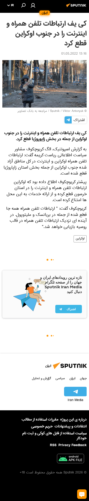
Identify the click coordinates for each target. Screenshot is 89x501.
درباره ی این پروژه (73, 419)
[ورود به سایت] (33, 5)
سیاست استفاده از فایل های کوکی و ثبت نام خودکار (54, 436)
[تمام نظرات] (82, 494)
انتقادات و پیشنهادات (71, 426)
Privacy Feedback (72, 445)
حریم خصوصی (42, 426)
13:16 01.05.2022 (74, 54)
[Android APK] (70, 459)
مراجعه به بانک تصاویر (32, 111)
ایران (72, 378)
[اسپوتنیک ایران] (77, 8)
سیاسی (60, 378)
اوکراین (80, 239)
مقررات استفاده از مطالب (40, 419)
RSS (53, 445)
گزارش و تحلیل (41, 378)
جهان (83, 378)
